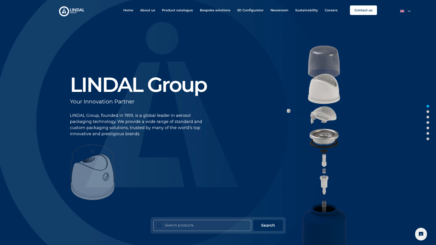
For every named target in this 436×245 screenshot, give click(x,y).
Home (128, 10)
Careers (331, 10)
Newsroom (279, 10)
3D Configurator (250, 10)
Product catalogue (177, 10)
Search (268, 225)
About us (147, 10)
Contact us (363, 10)
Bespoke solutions (215, 10)
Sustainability (306, 10)
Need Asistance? (421, 234)
